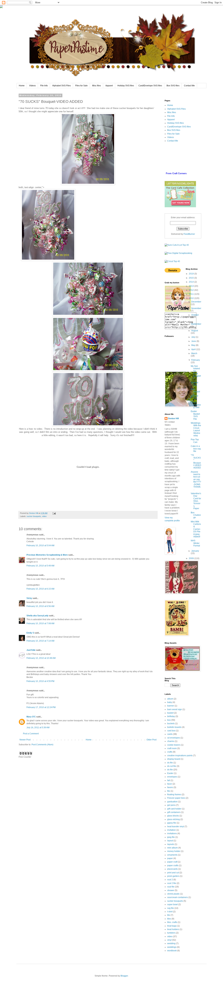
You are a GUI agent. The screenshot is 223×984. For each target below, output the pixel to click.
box (169, 720)
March (194, 353)
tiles (169, 919)
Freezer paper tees (176, 798)
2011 (191, 294)
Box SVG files (173, 85)
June (194, 341)
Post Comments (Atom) (42, 744)
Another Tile (194, 383)
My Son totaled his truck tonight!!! (196, 372)
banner (170, 706)
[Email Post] (54, 513)
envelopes (172, 777)
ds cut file (171, 766)
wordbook (172, 950)
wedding (171, 943)
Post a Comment (31, 733)
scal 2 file (171, 883)
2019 (191, 273)
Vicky (29, 598)
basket (170, 713)
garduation (172, 801)
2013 (191, 286)
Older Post (151, 739)
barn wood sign (174, 709)
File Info (44, 85)
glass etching (173, 819)
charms (170, 741)
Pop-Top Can (195, 440)
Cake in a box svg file (196, 448)
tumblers (171, 933)
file (168, 791)
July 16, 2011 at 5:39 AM (37, 727)
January (195, 551)
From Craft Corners (176, 173)
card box (171, 730)
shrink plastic (173, 894)
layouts (170, 844)
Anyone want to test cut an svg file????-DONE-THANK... (196, 481)
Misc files (96, 85)
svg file (170, 908)
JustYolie (31, 650)
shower (170, 890)
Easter (170, 773)
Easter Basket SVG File (195, 415)
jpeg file (171, 837)
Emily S (30, 633)
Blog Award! (195, 390)
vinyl (169, 940)
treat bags (172, 926)
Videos (32, 85)
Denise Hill (173, 418)
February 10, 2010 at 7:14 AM (40, 641)
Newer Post (25, 739)
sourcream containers (177, 897)
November (196, 308)
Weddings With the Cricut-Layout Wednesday (196, 429)
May (193, 345)
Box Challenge (196, 515)
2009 (191, 558)
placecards (172, 869)
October (195, 315)
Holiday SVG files (125, 85)
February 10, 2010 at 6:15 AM (40, 589)
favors (170, 787)
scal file (170, 887)
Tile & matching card (196, 405)
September (196, 324)
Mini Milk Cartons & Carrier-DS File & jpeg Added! (196, 529)
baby (169, 702)
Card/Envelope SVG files (150, 85)
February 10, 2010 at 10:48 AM (41, 658)
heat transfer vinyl (175, 826)
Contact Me (189, 85)
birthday (171, 716)
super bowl (172, 904)
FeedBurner (189, 234)
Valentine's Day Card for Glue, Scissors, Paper (196, 501)
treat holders (173, 929)
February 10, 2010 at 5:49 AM (40, 565)
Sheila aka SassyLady (37, 615)
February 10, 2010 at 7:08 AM (40, 623)
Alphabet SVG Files (61, 85)
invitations (172, 833)
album (170, 699)
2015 (191, 278)
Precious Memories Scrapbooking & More (47, 555)
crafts (169, 752)
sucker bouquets (34, 516)
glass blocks (173, 816)
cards (169, 734)
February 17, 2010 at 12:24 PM (41, 707)
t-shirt (169, 911)
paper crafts (172, 865)
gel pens (171, 805)
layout (170, 840)
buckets (171, 723)
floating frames (174, 794)
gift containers (173, 812)
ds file (170, 762)
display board (173, 759)
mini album (172, 848)
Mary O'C (31, 717)
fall (168, 780)
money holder (173, 851)
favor (169, 784)
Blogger (124, 976)
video (44, 516)
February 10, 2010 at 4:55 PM (40, 681)
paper (170, 858)
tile (168, 915)
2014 (191, 282)
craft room (172, 748)
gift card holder (174, 809)
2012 (191, 290)
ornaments (172, 855)
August (194, 330)
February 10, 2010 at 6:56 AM (40, 606)
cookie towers (173, 745)
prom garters (173, 876)
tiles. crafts (172, 922)
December (196, 302)
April (193, 349)
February (195, 360)
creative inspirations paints (180, 755)
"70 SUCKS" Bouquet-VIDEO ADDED (196, 461)
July (193, 337)
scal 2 (170, 879)
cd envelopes (173, 738)
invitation (171, 830)
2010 (191, 298)
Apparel (109, 85)
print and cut (173, 872)
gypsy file (171, 823)
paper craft (172, 862)
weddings (171, 947)
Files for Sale (81, 85)
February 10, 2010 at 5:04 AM (40, 545)
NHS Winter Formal (195, 543)
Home (22, 85)
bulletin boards (174, 727)
